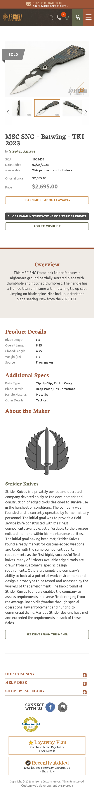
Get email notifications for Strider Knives (49, 216)
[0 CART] (66, 17)
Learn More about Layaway (47, 200)
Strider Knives (22, 151)
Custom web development (39, 785)
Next (85, 112)
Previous (8, 112)
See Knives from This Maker (47, 634)
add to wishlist (47, 226)
